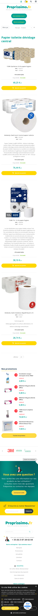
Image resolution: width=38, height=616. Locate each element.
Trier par (17, 28)
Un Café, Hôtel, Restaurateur (19, 569)
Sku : (16, 68)
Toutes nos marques (29, 459)
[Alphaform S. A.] (19, 450)
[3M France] (10, 450)
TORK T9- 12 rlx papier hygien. (19, 220)
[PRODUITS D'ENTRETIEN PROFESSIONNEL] (19, 521)
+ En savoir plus (19, 74)
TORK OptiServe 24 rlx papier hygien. (19, 66)
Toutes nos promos (19, 435)
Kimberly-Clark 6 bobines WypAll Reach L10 (19, 313)
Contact (19, 560)
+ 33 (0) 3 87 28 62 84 (22, 539)
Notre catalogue (19, 22)
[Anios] (27, 450)
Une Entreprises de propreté (19, 572)
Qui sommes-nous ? (19, 16)
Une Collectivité (19, 575)
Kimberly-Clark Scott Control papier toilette (19, 135)
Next (36, 451)
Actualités (19, 554)
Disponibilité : (16, 78)
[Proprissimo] (6, 1)
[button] (19, 613)
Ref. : (17, 70)
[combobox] (19, 531)
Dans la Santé (19, 578)
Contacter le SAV (19, 493)
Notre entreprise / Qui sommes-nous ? (19, 544)
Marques (19, 548)
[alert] (19, 600)
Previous (2, 451)
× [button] (36, 586)
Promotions (19, 551)
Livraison (19, 557)
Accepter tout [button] (10, 608)
